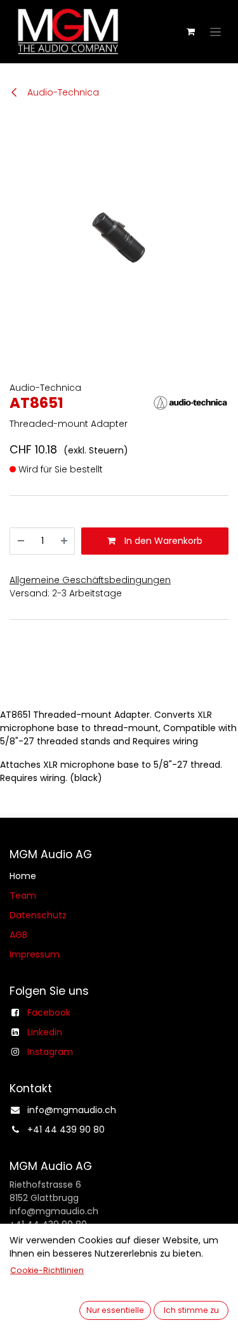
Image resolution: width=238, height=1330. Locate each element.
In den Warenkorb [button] (162, 540)
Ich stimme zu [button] (191, 1310)
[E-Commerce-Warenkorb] (190, 32)
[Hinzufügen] (64, 541)
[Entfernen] (21, 541)
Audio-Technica (62, 92)
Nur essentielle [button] (115, 1310)
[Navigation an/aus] (215, 31)
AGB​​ (18, 934)
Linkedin (44, 1032)
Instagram (50, 1051)
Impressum (35, 954)
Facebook (48, 1012)
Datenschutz (38, 915)
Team (23, 895)
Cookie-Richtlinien (47, 1270)
